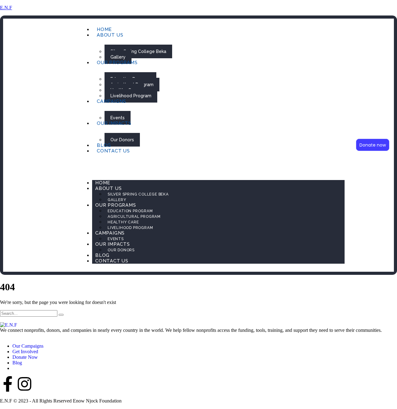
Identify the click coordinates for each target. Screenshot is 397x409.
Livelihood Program (130, 95)
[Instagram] (24, 384)
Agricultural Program (134, 216)
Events (117, 117)
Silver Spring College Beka (138, 51)
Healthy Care (123, 222)
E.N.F (6, 7)
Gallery (118, 57)
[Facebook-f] (8, 384)
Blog (104, 145)
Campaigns (111, 101)
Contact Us (113, 151)
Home (104, 29)
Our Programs (117, 62)
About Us (110, 35)
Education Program (130, 211)
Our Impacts (114, 123)
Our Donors (122, 139)
